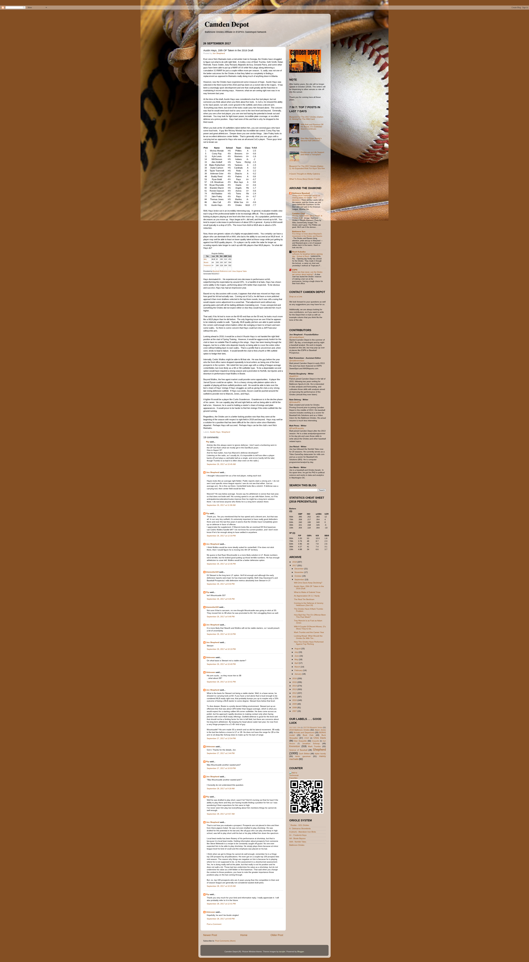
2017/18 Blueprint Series (312, 727)
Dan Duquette (300, 741)
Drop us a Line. (296, 297)
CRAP (306, 738)
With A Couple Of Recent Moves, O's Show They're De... (310, 628)
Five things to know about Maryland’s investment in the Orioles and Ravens (307, 235)
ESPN (294, 270)
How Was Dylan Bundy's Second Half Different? (311, 139)
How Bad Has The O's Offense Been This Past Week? (310, 616)
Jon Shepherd (212, 472)
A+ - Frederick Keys (298, 835)
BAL (205, 259)
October (298, 576)
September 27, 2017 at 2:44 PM (221, 753)
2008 (294, 708)
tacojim (282, 952)
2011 (294, 697)
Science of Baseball (298, 750)
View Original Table (239, 271)
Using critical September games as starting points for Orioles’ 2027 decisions (306, 197)
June (297, 656)
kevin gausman (303, 756)
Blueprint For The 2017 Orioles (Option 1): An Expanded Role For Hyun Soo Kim (307, 167)
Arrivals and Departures (304, 732)
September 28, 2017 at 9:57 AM (221, 814)
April (297, 663)
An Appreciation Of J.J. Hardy (307, 596)
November (299, 572)
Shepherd (226, 432)
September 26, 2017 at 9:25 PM (221, 599)
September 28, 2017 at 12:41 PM (221, 904)
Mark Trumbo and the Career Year (309, 632)
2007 (294, 711)
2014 (294, 686)
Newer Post (210, 935)
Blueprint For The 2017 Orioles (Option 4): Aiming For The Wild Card (306, 118)
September (300, 580)
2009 (294, 704)
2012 (294, 693)
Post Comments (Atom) (225, 941)
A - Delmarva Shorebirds (300, 829)
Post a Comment (214, 924)
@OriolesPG (294, 402)
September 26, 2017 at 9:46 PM (221, 617)
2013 (294, 689)
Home (243, 935)
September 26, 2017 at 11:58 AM (221, 505)
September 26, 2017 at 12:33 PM (221, 536)
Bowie (206, 262)
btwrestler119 (212, 572)
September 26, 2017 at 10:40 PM (221, 664)
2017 (294, 565)
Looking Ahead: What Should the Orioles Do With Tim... (308, 637)
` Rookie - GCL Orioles (299, 825)
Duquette (315, 741)
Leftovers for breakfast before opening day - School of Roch (307, 255)
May (297, 659)
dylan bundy (320, 754)
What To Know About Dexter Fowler (304, 179)
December (299, 569)
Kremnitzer (294, 746)
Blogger (300, 952)
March (298, 667)
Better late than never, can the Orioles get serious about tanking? (307, 273)
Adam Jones (320, 730)
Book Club (308, 735)
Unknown (210, 657)
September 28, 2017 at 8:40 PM (221, 919)
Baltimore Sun (298, 232)
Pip (207, 442)
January (298, 674)
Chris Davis (320, 738)
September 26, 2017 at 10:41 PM (221, 682)
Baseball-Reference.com (222, 271)
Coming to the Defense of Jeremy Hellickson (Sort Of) (308, 604)
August (298, 649)
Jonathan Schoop (311, 744)
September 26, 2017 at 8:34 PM (221, 584)
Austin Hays (215, 432)
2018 (294, 562)
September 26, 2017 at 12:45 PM (221, 564)
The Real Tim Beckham (304, 599)
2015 (294, 682)
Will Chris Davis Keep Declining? (308, 583)
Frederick (207, 265)
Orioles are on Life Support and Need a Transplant (312, 153)
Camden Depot (227, 24)
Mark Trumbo (314, 746)
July (297, 652)
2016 (294, 678)
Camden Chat (298, 213)
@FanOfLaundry (296, 428)
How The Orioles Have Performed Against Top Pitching (308, 643)
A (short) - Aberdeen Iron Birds (302, 832)
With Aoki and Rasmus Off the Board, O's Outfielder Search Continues (312, 126)
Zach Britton (304, 754)
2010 (294, 700)
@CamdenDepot (296, 337)
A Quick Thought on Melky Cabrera (304, 174)
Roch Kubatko (299, 252)
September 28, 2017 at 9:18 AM (221, 789)
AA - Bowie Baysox (297, 838)
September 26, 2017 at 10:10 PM (221, 634)
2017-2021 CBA (294, 727)
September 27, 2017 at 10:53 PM (221, 768)
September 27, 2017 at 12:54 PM (221, 738)
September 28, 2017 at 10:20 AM (221, 886)
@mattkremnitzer (296, 361)
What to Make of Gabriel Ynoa (307, 592)
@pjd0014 (293, 376)
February (299, 670)
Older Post (277, 935)
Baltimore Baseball (301, 193)
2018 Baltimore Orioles (299, 730)
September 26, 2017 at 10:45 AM (221, 464)
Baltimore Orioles (296, 845)
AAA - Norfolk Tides (297, 842)
